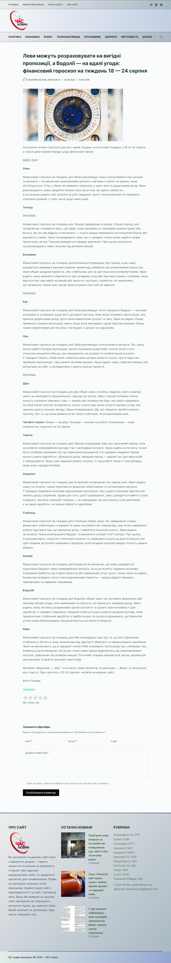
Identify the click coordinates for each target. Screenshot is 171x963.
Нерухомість (129, 36)
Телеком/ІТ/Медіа (68, 36)
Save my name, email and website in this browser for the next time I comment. (68, 783)
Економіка (32, 36)
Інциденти (120, 852)
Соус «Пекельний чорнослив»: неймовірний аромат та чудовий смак (99, 884)
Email (72, 741)
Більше (147, 36)
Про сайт (72, 4)
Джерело (29, 689)
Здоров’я (111, 36)
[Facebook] (151, 5)
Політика (15, 36)
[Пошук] (161, 37)
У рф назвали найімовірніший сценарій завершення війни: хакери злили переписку (98, 920)
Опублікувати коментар (41, 792)
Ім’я (28, 741)
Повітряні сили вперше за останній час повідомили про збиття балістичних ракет (98, 847)
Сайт (114, 741)
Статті (118, 874)
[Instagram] (161, 5)
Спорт (118, 870)
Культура (84, 80)
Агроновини (92, 36)
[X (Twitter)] (156, 5)
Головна (14, 4)
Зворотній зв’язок (33, 4)
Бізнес (48, 36)
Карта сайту (55, 4)
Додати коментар (36, 752)
